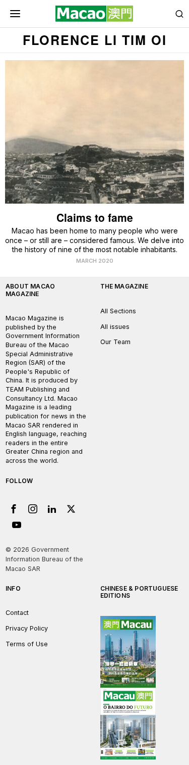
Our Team (115, 342)
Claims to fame (94, 217)
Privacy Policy (27, 628)
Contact (17, 612)
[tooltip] (14, 509)
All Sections (118, 311)
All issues (115, 326)
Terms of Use (27, 644)
